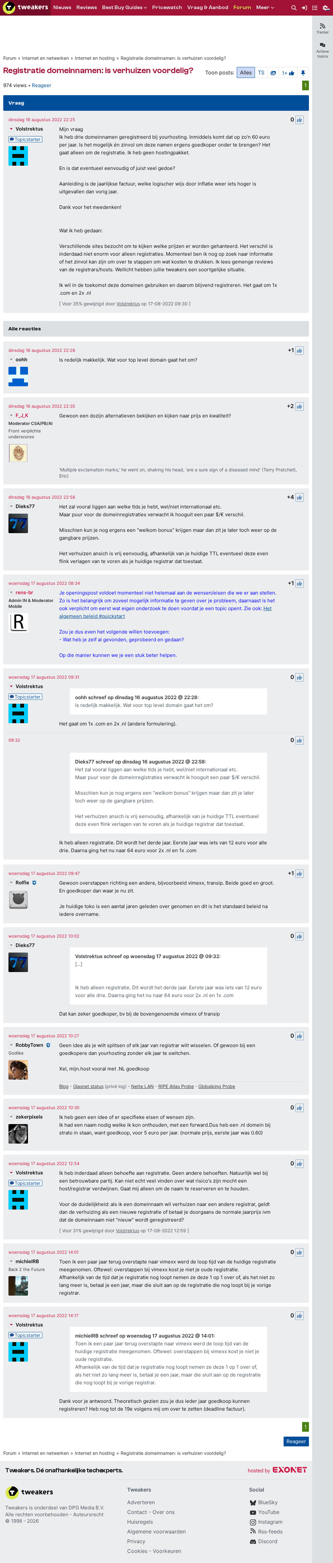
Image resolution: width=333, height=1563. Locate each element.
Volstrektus (29, 129)
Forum (9, 58)
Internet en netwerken (45, 58)
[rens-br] (18, 623)
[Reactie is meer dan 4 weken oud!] (14, 740)
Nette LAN (142, 1086)
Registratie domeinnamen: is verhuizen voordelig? (173, 58)
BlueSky (268, 1502)
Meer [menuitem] (263, 7)
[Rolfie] (18, 899)
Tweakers (16, 1508)
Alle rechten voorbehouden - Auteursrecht (54, 1514)
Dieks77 (25, 506)
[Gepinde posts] (303, 72)
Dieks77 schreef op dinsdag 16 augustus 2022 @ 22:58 (140, 762)
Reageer (41, 85)
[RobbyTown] (18, 1070)
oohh (21, 359)
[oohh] (18, 376)
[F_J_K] (18, 453)
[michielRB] (18, 1286)
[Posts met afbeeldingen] (273, 72)
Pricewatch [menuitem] (167, 7)
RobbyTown (29, 1045)
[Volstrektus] (18, 156)
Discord (267, 1541)
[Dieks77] (18, 523)
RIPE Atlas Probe (176, 1086)
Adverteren (141, 1502)
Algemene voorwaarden (156, 1531)
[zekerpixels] (18, 1134)
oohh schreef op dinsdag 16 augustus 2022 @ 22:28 (136, 697)
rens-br (24, 592)
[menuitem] (294, 8)
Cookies (137, 1551)
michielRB (27, 1261)
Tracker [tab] (322, 32)
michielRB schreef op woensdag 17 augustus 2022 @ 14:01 (144, 1336)
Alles (246, 72)
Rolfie (22, 882)
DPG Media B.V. (86, 1508)
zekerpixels (29, 1117)
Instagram (270, 1521)
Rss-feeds (270, 1531)
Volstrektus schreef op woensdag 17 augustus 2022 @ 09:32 (147, 956)
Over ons (164, 1512)
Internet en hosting (95, 58)
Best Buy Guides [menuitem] (122, 7)
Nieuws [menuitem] (62, 7)
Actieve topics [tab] (322, 53)
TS (261, 72)
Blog (64, 1086)
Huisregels (140, 1521)
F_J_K (22, 415)
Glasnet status (88, 1086)
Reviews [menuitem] (86, 7)
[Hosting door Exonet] (277, 1471)
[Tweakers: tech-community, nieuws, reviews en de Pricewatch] (25, 8)
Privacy (136, 1541)
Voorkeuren (167, 1551)
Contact (137, 1512)
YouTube (268, 1512)
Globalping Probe (216, 1086)
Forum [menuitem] (242, 7)
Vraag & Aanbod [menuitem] (207, 7)
